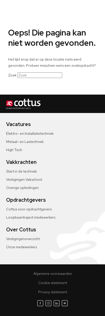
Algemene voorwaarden (52, 273)
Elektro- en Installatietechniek (30, 133)
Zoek (12, 75)
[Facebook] (40, 303)
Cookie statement (52, 282)
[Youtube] (65, 303)
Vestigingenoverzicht (23, 238)
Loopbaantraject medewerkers (30, 217)
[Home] (52, 104)
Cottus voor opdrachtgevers (29, 209)
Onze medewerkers (21, 247)
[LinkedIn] (57, 303)
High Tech (14, 150)
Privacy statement (52, 292)
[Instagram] (48, 303)
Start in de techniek (21, 171)
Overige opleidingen (22, 187)
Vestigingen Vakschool (24, 179)
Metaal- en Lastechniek (25, 141)
